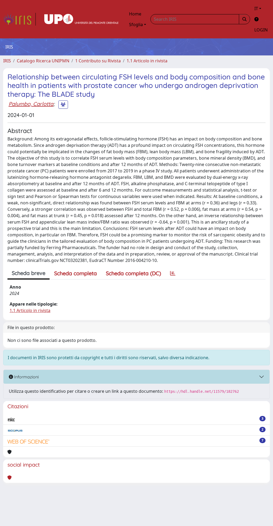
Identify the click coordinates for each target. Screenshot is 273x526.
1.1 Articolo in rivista (147, 61)
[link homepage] (19, 19)
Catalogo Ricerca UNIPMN (43, 61)
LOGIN (261, 30)
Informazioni (26, 376)
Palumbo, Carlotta (31, 103)
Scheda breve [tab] (28, 273)
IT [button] (256, 8)
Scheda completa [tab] (75, 273)
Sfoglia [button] (136, 24)
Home (135, 14)
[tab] (173, 273)
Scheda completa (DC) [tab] (133, 273)
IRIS (7, 61)
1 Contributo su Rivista (98, 61)
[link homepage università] (81, 19)
